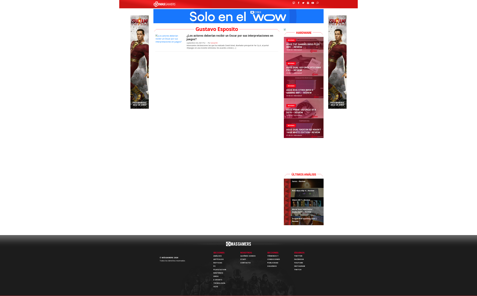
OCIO (215, 286)
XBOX (216, 276)
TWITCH (297, 269)
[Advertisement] (303, 153)
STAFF (243, 259)
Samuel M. (214, 43)
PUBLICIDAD (272, 263)
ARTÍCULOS (218, 259)
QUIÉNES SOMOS (248, 256)
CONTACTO (245, 263)
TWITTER (298, 256)
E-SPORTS (217, 280)
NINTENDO (218, 273)
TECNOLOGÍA (219, 283)
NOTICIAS (217, 263)
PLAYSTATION (219, 269)
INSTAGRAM (299, 266)
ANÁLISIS (217, 256)
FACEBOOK (299, 259)
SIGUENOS (272, 266)
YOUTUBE (298, 263)
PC (214, 266)
